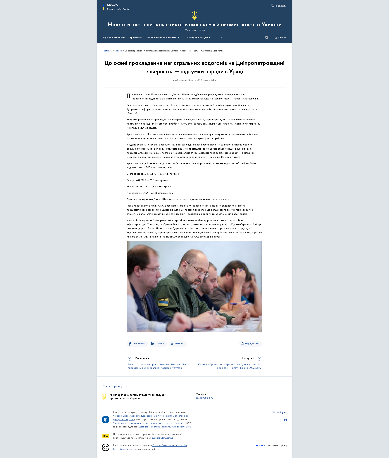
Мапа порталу (112, 386)
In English (280, 6)
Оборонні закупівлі (198, 37)
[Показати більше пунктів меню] (222, 37)
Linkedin (160, 343)
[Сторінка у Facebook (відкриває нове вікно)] (267, 37)
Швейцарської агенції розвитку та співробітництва (165, 427)
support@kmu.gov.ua (162, 438)
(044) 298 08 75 (204, 398)
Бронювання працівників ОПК (164, 37)
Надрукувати (252, 343)
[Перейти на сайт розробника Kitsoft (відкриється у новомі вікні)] (260, 445)
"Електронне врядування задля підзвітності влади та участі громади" (148, 423)
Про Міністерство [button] (114, 37)
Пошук (282, 37)
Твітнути (179, 343)
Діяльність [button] (136, 37)
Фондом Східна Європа (125, 416)
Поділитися (139, 343)
